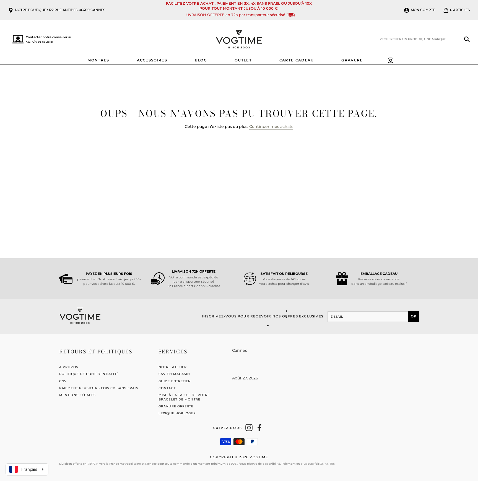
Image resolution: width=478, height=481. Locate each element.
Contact (167, 388)
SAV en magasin (174, 374)
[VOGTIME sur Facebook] (259, 427)
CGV (63, 381)
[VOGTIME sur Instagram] (249, 427)
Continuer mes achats (271, 126)
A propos (68, 367)
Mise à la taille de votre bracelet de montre (184, 397)
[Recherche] (467, 39)
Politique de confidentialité (89, 374)
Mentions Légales (77, 395)
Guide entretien (175, 381)
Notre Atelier (173, 367)
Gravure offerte (176, 406)
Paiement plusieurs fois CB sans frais (98, 388)
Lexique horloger (177, 413)
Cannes (239, 350)
